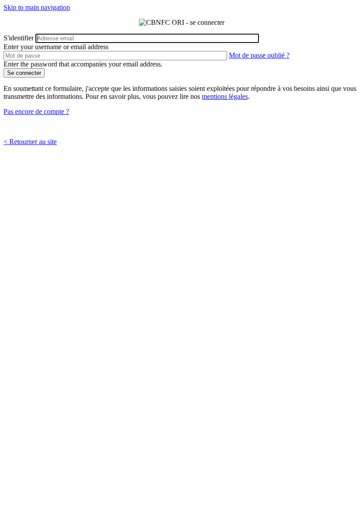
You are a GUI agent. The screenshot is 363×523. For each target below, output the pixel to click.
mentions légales (225, 96)
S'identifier (19, 38)
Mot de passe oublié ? (259, 55)
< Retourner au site (30, 141)
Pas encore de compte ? (36, 111)
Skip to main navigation (37, 7)
